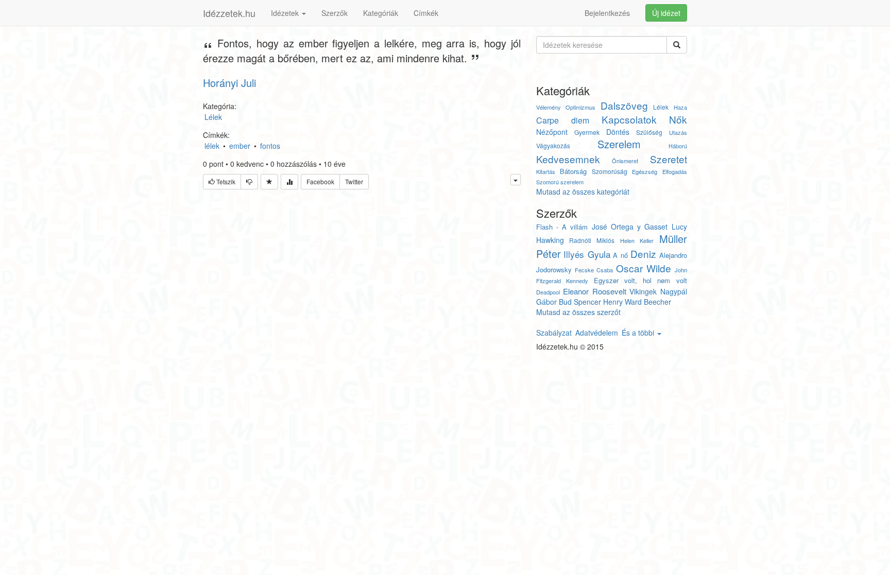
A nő (620, 255)
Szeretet (668, 159)
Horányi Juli (229, 82)
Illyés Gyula (586, 254)
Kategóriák (380, 13)
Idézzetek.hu (229, 13)
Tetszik (225, 181)
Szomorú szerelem (560, 182)
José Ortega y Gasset (630, 226)
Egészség (644, 171)
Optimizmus (580, 107)
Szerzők (334, 13)
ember (239, 146)
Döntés (617, 132)
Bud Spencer (580, 302)
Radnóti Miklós (591, 240)
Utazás (678, 132)
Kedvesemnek (568, 159)
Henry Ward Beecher (637, 302)
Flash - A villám (562, 227)
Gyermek (587, 132)
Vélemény (548, 107)
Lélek (661, 106)
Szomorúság (609, 171)
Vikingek (643, 291)
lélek (211, 146)
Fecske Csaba (594, 270)
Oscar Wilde (643, 268)
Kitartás (545, 171)
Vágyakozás (553, 145)
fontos (270, 146)
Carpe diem (562, 120)
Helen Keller (637, 240)
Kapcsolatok (629, 119)
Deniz (643, 253)
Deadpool (548, 292)
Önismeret (625, 160)
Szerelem (619, 143)
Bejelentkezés (607, 13)
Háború (678, 146)
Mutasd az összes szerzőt (578, 312)
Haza (680, 107)
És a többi (639, 332)
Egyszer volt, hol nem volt (640, 280)
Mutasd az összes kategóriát (582, 191)
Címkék (426, 13)
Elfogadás (674, 171)
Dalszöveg (624, 105)
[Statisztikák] (289, 181)
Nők (678, 119)
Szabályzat (554, 332)
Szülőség (649, 132)
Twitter (354, 181)
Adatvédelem (596, 332)
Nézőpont (552, 132)
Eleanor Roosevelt (594, 291)
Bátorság (573, 171)
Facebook (320, 181)
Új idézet (666, 13)
